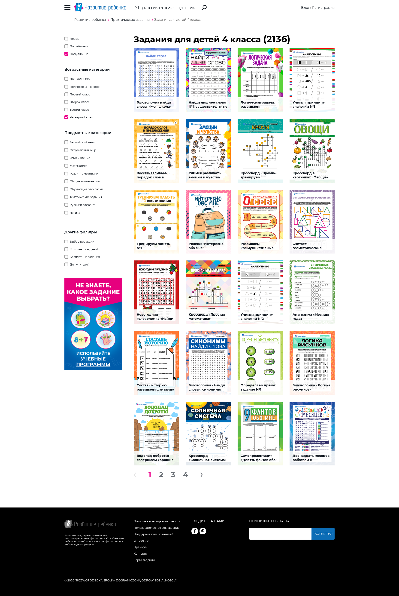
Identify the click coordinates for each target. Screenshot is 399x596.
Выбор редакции (82, 241)
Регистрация (323, 8)
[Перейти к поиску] (204, 7)
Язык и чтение (80, 158)
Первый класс (80, 94)
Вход (305, 8)
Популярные (79, 54)
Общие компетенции (85, 181)
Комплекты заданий (84, 249)
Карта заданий (144, 560)
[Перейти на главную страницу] (100, 7)
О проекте (141, 540)
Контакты (140, 553)
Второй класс (80, 102)
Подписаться (323, 533)
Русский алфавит (82, 205)
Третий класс (79, 109)
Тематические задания (86, 197)
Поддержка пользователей (153, 534)
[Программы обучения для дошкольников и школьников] (93, 369)
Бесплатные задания (85, 257)
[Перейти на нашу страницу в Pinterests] (203, 531)
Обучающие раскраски (86, 189)
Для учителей (80, 264)
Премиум (140, 547)
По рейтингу (79, 46)
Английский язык (82, 142)
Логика (75, 212)
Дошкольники (80, 79)
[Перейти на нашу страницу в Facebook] (194, 531)
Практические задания (167, 7)
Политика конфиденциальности (157, 521)
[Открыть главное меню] (67, 7)
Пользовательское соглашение (156, 527)
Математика (78, 166)
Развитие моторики (84, 173)
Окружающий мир (83, 150)
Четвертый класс (82, 117)
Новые (74, 38)
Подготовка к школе (85, 87)
